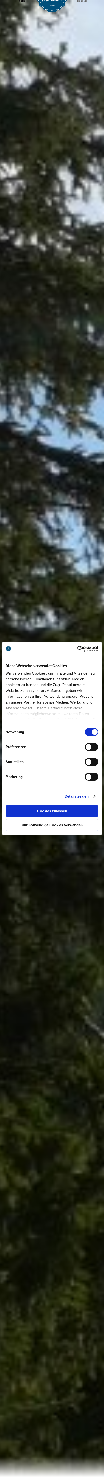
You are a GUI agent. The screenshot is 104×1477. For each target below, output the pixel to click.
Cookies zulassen (52, 811)
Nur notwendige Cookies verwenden (52, 825)
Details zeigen (77, 796)
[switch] (91, 747)
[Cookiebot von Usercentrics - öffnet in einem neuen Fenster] (77, 649)
